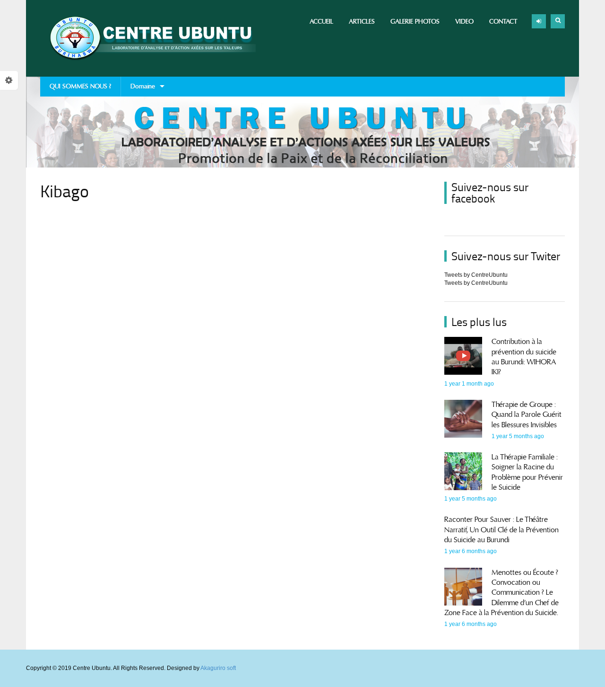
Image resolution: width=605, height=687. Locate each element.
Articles (362, 22)
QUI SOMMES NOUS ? (80, 86)
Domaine (138, 89)
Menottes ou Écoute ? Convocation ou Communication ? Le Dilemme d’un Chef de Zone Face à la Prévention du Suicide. (501, 592)
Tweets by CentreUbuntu (476, 275)
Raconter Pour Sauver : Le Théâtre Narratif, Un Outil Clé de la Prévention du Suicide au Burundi (501, 530)
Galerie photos (415, 22)
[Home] (148, 38)
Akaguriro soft (218, 668)
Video (464, 22)
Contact (503, 22)
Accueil (321, 22)
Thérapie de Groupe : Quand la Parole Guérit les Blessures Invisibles (527, 415)
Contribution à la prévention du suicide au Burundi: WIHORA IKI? (524, 357)
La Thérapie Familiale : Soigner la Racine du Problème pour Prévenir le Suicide (527, 472)
